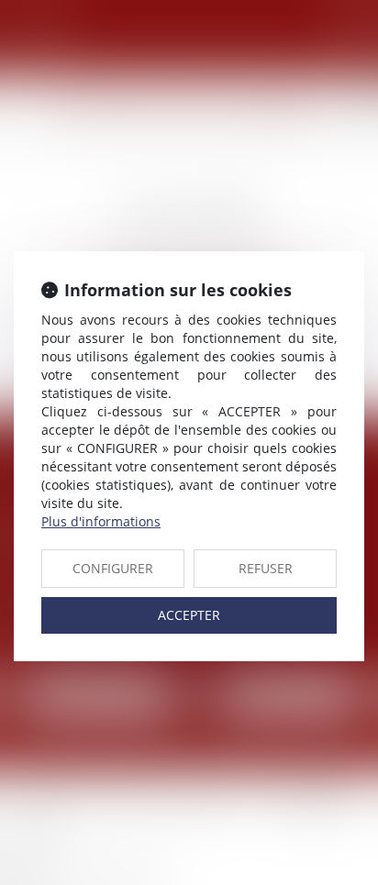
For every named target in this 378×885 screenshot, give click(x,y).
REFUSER (266, 568)
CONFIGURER (112, 568)
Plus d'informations (101, 521)
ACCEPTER (189, 615)
